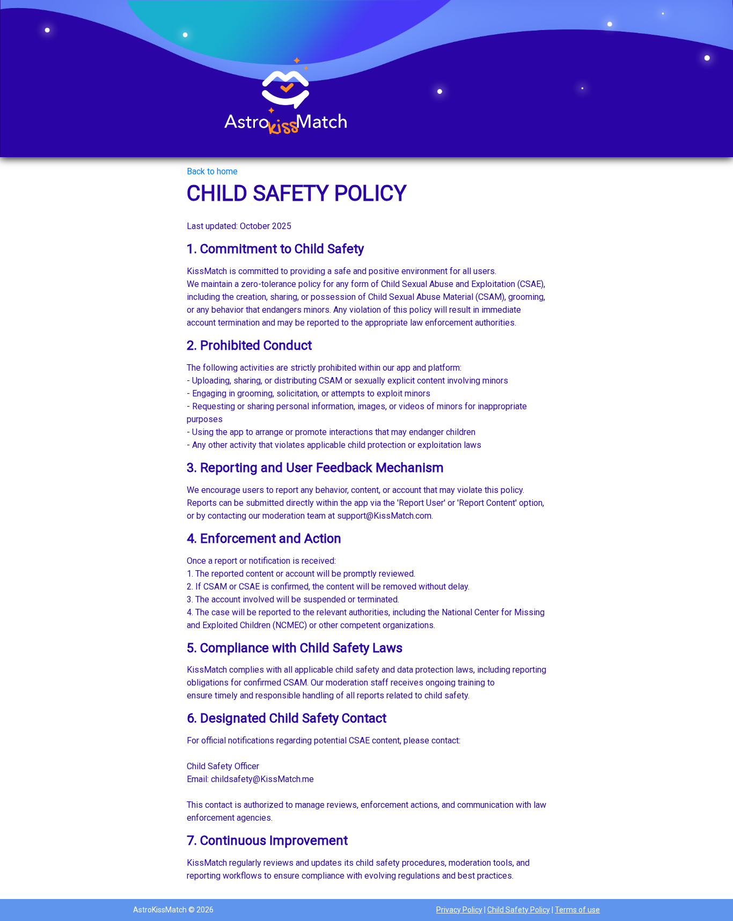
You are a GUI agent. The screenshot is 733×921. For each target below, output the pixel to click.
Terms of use (577, 909)
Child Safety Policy (518, 909)
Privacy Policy (459, 909)
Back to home (212, 171)
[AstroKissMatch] (286, 97)
